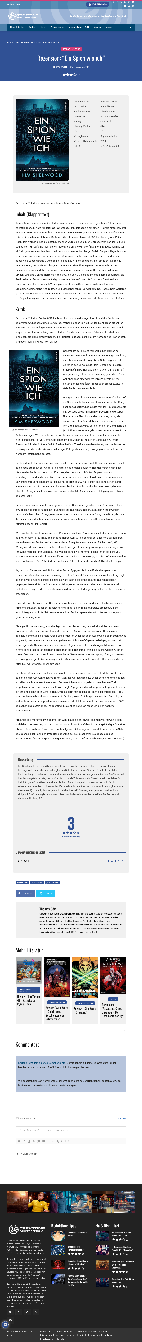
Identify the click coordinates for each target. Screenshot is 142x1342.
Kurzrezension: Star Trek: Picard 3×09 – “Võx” (122, 1234)
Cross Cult (37, 882)
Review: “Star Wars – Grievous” (85, 1010)
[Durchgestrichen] (33, 1141)
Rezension (22, 882)
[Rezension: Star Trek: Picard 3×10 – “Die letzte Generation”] (102, 1265)
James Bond (52, 882)
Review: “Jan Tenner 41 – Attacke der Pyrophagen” (28, 1000)
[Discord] (133, 6)
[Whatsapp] (129, 2)
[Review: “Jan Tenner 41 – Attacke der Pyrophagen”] (29, 970)
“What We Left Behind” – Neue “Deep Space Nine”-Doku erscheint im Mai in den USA (78, 1280)
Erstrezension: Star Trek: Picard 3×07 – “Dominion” (122, 1248)
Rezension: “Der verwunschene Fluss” (76, 1248)
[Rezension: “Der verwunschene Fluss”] (58, 1250)
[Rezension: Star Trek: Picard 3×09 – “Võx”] (102, 1282)
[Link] (58, 1141)
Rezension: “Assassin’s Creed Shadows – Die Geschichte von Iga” (113, 1010)
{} (62, 1141)
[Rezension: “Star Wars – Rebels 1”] (58, 1236)
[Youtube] (125, 6)
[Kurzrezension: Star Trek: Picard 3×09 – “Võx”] (102, 1236)
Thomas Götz (60, 66)
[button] (130, 27)
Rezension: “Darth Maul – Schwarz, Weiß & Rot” (78, 1263)
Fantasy (113, 999)
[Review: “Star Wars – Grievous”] (85, 977)
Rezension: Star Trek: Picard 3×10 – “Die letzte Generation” (123, 1264)
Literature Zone (21, 42)
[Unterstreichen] (28, 1141)
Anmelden (120, 1118)
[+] (67, 1141)
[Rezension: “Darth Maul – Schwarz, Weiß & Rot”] (58, 1264)
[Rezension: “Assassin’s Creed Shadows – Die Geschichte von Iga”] (113, 975)
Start (9, 42)
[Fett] (19, 1141)
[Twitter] (121, 2)
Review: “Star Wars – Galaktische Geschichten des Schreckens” (57, 1013)
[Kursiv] (24, 1141)
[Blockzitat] (48, 1141)
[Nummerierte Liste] (38, 1141)
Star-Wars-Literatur (57, 1002)
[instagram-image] (17, 1202)
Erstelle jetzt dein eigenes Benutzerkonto (41, 1062)
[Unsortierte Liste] (43, 1141)
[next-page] (124, 1030)
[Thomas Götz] (27, 920)
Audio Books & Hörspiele (25, 990)
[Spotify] (133, 2)
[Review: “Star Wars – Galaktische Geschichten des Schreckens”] (57, 977)
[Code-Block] (53, 1141)
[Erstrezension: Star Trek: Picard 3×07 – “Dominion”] (102, 1250)
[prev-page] (18, 1030)
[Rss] (113, 2)
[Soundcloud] (129, 6)
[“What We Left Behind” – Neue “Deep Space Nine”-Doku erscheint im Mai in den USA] (58, 1279)
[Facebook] (117, 2)
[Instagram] (125, 2)
